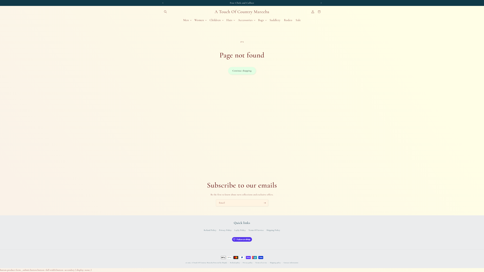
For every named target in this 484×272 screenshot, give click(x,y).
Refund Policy (210, 230)
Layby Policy (240, 230)
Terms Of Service (256, 230)
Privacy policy (248, 263)
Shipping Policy (273, 230)
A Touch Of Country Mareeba (202, 263)
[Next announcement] (321, 3)
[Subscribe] (265, 202)
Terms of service (261, 263)
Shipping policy (275, 263)
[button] (165, 12)
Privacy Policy (225, 230)
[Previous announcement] (163, 3)
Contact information (291, 263)
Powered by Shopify (220, 263)
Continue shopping (242, 70)
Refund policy (235, 263)
